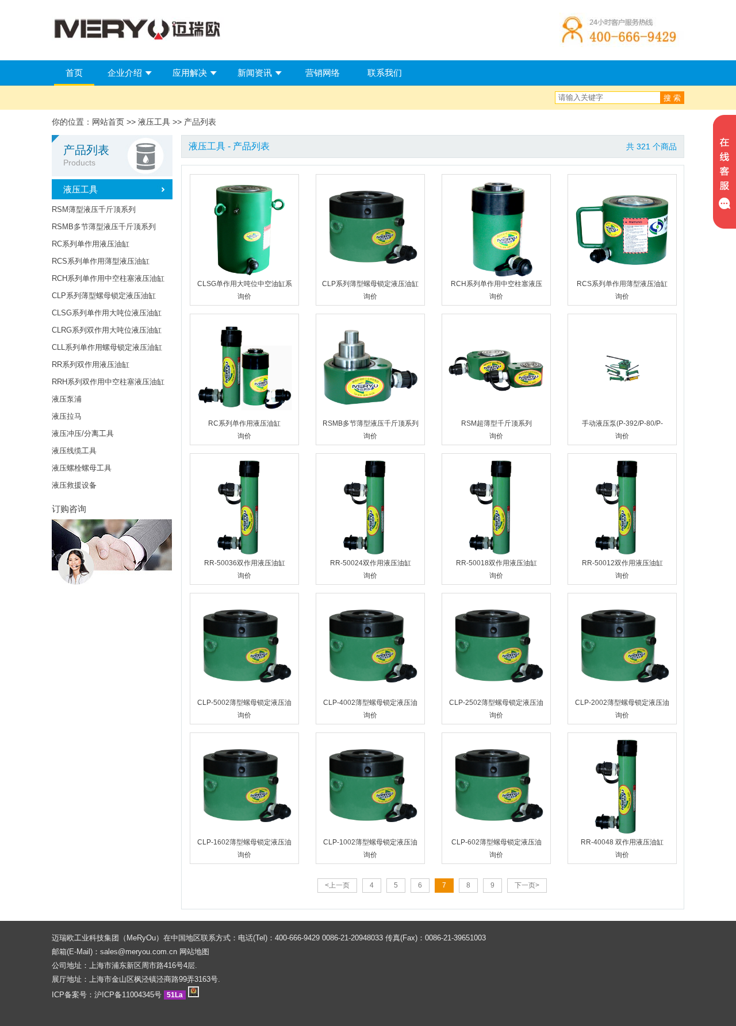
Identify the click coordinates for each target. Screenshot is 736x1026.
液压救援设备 (74, 485)
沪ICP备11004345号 (128, 994)
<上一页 (337, 885)
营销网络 (322, 73)
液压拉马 (67, 416)
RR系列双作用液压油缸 (90, 364)
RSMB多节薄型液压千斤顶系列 (104, 226)
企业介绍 (125, 73)
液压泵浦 (67, 399)
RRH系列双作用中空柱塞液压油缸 (108, 381)
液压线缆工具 (74, 450)
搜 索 (672, 98)
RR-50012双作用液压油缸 (622, 563)
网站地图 (194, 951)
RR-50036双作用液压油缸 (244, 563)
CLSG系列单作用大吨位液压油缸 (107, 312)
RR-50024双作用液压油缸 (370, 563)
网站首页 (108, 121)
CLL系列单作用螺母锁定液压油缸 (107, 347)
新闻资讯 (254, 73)
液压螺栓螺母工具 (82, 468)
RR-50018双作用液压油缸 (496, 563)
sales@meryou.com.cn (138, 951)
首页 (74, 73)
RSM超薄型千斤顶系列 (496, 423)
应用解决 (189, 73)
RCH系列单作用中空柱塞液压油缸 (108, 278)
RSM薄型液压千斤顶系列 (94, 209)
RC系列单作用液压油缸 (90, 244)
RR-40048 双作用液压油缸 (622, 842)
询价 (244, 296)
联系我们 (384, 73)
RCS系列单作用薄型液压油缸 (101, 261)
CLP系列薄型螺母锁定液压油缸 (104, 295)
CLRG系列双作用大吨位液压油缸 (107, 330)
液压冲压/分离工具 (83, 433)
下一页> (527, 885)
